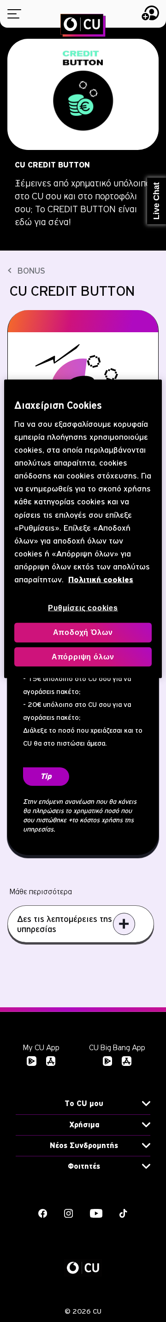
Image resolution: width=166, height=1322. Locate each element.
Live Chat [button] (156, 201)
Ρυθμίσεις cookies (83, 607)
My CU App (41, 1047)
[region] (83, 529)
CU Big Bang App (117, 1047)
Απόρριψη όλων (83, 656)
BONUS (31, 270)
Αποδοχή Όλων (83, 632)
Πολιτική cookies (100, 579)
